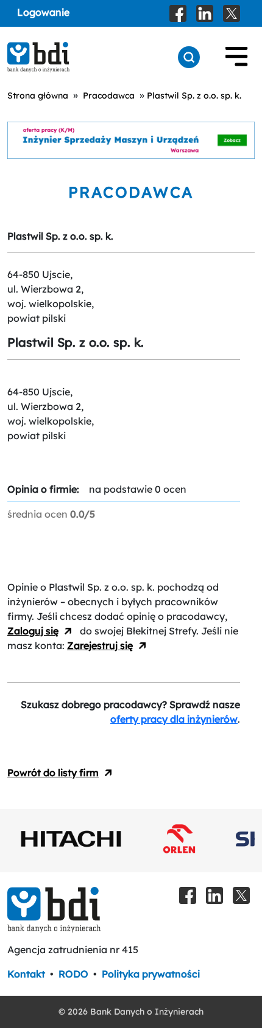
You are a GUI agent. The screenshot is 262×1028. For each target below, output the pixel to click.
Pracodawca (109, 95)
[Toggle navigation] (236, 57)
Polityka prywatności (151, 974)
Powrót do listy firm (53, 772)
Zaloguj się (32, 631)
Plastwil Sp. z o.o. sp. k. (194, 95)
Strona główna (37, 95)
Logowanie (43, 12)
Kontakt (26, 974)
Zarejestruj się (100, 645)
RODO (73, 974)
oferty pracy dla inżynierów (174, 719)
